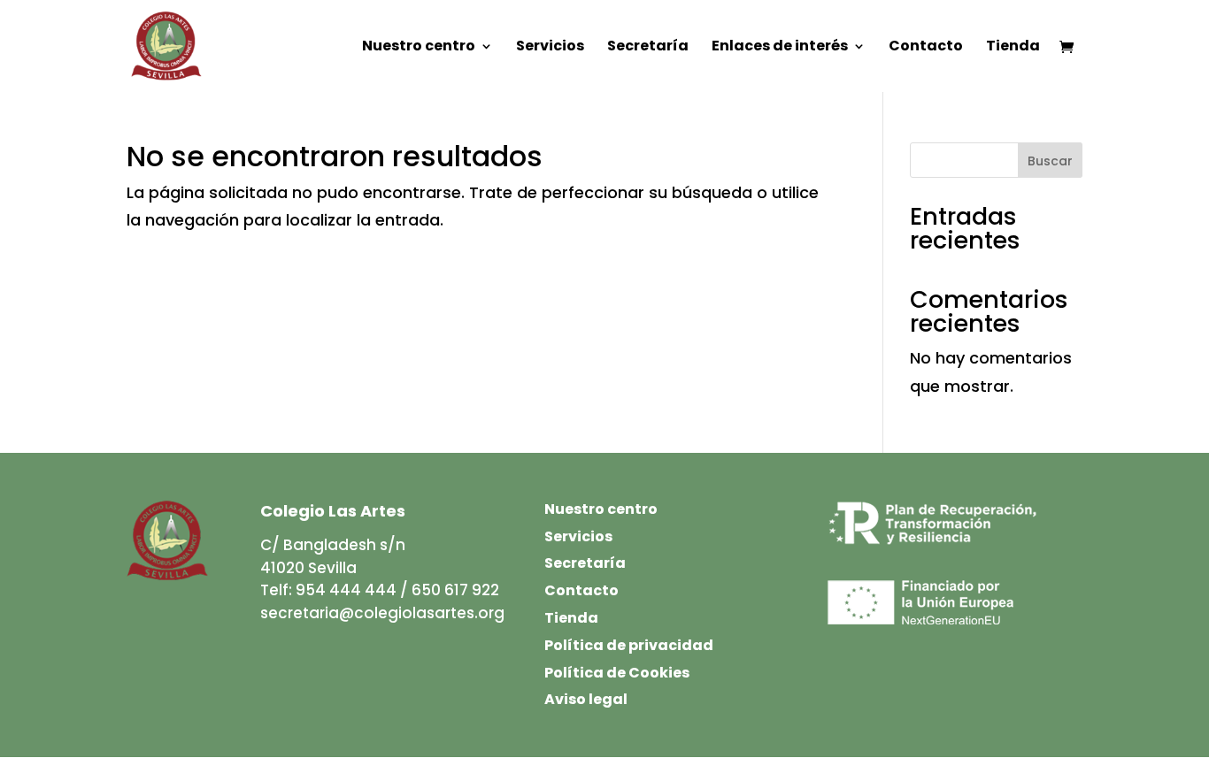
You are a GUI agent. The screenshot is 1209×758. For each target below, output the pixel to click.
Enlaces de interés (780, 48)
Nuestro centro (418, 48)
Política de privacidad (628, 645)
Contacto (926, 48)
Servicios (550, 48)
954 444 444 (346, 590)
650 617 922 (455, 590)
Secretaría (648, 48)
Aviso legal (586, 699)
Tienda (1013, 48)
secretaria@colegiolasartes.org (382, 613)
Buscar (1050, 161)
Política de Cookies (616, 672)
